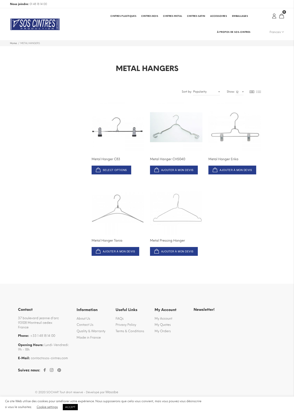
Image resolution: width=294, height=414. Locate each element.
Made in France (89, 337)
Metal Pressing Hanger (167, 240)
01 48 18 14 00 (38, 4)
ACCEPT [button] (70, 407)
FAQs (120, 318)
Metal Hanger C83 (106, 159)
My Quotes (163, 325)
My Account (163, 318)
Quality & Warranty (91, 331)
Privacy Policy (126, 325)
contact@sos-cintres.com (49, 358)
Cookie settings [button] (47, 407)
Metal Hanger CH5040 (167, 159)
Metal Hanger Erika (223, 159)
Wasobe (111, 392)
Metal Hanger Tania (107, 240)
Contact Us (85, 325)
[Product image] (118, 127)
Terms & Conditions (130, 331)
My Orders (163, 331)
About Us (83, 318)
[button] (174, 170)
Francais (276, 32)
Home (13, 43)
